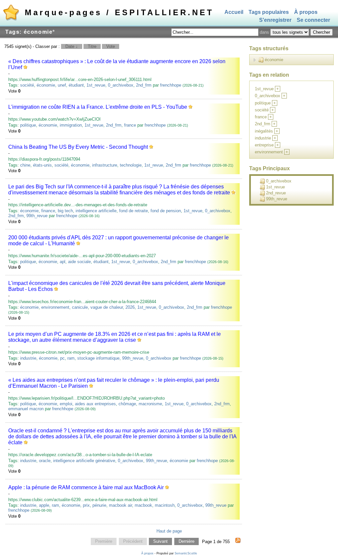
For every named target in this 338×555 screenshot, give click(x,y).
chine (25, 165)
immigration (71, 125)
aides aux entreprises (95, 403)
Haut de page (169, 531)
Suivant (160, 541)
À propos (306, 12)
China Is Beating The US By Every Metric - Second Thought (78, 147)
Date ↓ (71, 46)
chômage (127, 403)
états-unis (42, 165)
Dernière (186, 541)
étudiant (76, 85)
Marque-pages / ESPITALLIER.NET (119, 12)
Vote (110, 46)
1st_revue (95, 85)
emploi (66, 403)
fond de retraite (133, 210)
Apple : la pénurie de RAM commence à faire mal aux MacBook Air (86, 487)
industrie (28, 358)
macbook (143, 505)
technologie (131, 165)
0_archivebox (120, 85)
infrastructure (104, 165)
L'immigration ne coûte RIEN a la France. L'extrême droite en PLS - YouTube (97, 107)
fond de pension (166, 210)
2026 (130, 307)
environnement (55, 307)
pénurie (99, 505)
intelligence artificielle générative (84, 460)
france (130, 125)
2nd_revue (276, 192)
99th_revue (37, 215)
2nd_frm (144, 85)
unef (62, 85)
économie (46, 85)
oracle (45, 460)
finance (48, 210)
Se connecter (313, 20)
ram (71, 358)
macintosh (165, 505)
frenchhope (170, 85)
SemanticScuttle (186, 553)
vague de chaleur (106, 307)
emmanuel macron (26, 408)
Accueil (233, 12)
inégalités (264, 131)
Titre (92, 46)
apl (62, 261)
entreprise (264, 144)
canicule (80, 307)
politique (28, 125)
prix (86, 505)
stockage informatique (98, 358)
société (27, 85)
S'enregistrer (275, 20)
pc (62, 358)
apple (44, 505)
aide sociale (79, 261)
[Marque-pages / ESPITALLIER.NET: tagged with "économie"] (238, 541)
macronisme (150, 403)
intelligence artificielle (96, 210)
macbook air (120, 505)
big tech (65, 210)
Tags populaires (269, 12)
